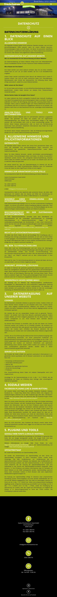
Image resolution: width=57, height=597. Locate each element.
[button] (4, 9)
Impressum (25, 588)
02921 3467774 (50, 1)
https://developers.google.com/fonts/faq (16, 445)
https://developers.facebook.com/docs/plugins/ (24, 398)
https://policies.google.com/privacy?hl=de (21, 446)
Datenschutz (32, 588)
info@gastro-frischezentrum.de (18, 189)
